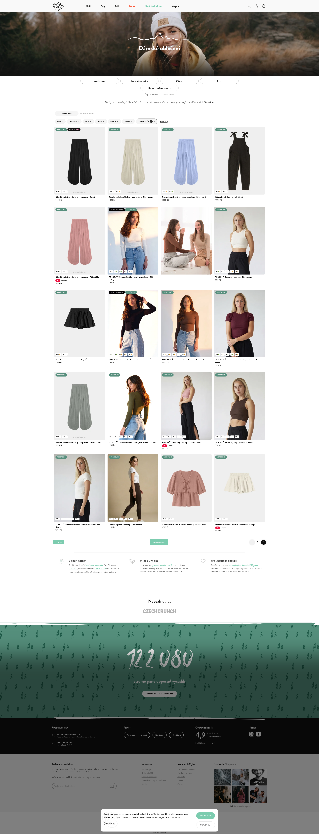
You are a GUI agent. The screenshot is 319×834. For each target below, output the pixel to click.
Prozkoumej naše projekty (159, 693)
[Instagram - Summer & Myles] (251, 734)
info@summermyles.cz (68, 734)
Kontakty (159, 734)
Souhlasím (205, 815)
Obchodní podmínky (149, 776)
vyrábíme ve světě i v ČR (162, 565)
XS (110, 272)
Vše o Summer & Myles (186, 769)
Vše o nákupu (146, 769)
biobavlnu (73, 568)
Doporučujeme (66, 113)
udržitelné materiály (94, 565)
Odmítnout (205, 825)
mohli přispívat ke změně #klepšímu (243, 565)
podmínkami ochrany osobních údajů (87, 777)
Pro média (181, 776)
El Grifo (180, 780)
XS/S (57, 192)
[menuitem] (88, 6)
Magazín (180, 784)
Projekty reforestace (184, 773)
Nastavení (108, 823)
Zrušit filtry (164, 121)
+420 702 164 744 (64, 742)
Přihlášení (176, 734)
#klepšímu (230, 764)
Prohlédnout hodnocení (204, 743)
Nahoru (59, 542)
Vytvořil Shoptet (159, 832)
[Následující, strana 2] (257, 542)
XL (129, 272)
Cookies (144, 784)
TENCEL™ (101, 568)
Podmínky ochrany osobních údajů (154, 780)
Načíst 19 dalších (159, 542)
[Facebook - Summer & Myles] (258, 734)
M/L (64, 192)
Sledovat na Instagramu (242, 806)
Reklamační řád (147, 773)
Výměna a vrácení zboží (136, 734)
